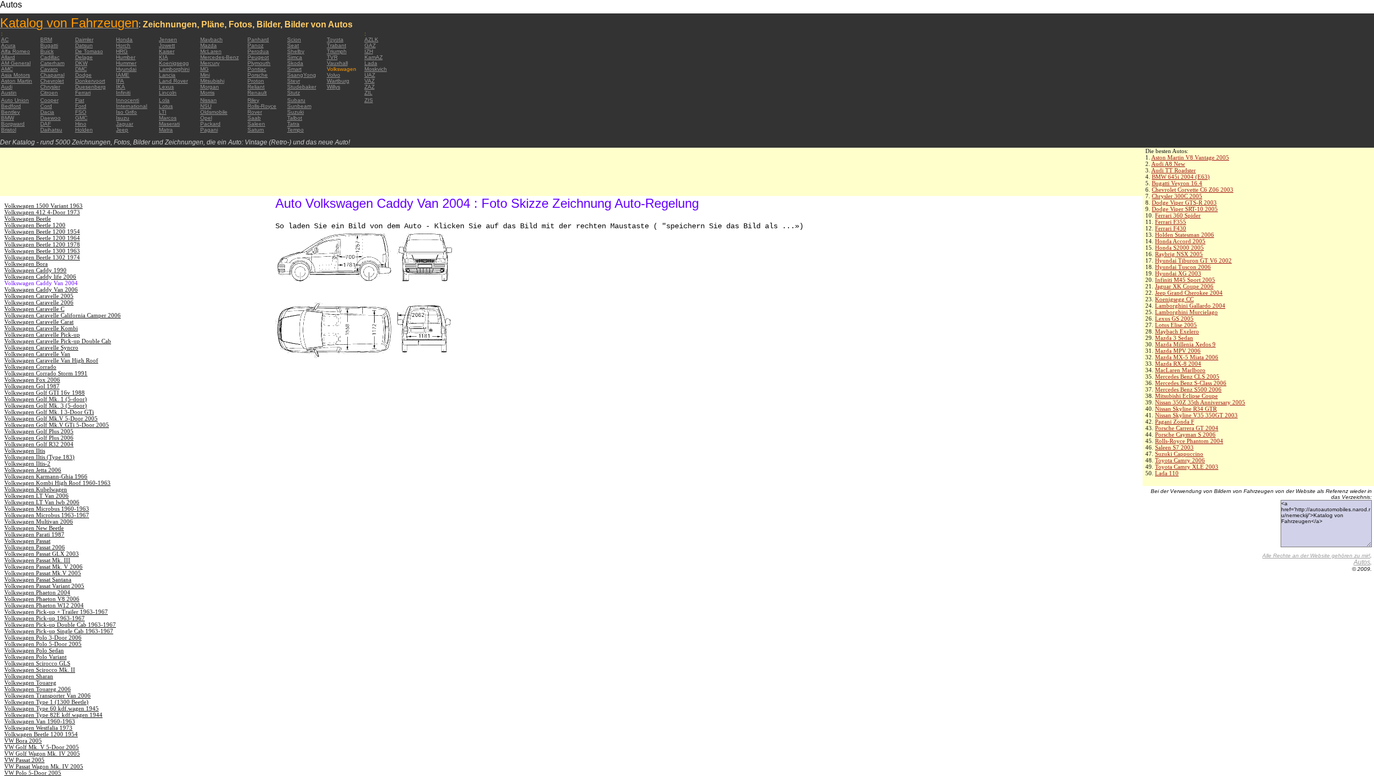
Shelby (295, 51)
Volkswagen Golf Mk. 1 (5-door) (45, 399)
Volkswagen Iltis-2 (27, 463)
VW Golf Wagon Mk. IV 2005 (42, 753)
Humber (125, 57)
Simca (294, 57)
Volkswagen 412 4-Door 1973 (42, 212)
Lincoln (168, 93)
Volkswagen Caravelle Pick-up (42, 334)
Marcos (168, 118)
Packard (210, 124)
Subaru (296, 100)
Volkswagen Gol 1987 (32, 386)
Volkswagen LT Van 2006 (36, 495)
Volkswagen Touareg (30, 682)
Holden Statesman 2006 (1184, 234)
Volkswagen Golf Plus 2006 (39, 437)
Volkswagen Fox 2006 (32, 379)
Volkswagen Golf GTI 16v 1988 (44, 392)
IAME (122, 75)
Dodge (83, 75)
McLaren (211, 51)
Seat (293, 45)
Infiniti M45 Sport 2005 (1185, 280)
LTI (162, 112)
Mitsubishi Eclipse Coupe (1186, 396)
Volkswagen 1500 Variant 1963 (43, 205)
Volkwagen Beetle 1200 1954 (41, 734)
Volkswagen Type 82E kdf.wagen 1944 (53, 715)
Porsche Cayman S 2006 (1185, 434)
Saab (254, 118)
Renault (257, 93)
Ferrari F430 (1170, 228)
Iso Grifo (126, 112)
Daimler (84, 39)
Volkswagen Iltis (24, 450)
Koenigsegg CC (1174, 299)
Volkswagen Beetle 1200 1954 (42, 231)
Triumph (337, 51)
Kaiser (166, 51)
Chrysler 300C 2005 (1177, 196)
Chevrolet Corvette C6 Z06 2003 (1192, 189)
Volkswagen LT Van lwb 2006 (41, 502)
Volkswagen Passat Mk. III (37, 560)
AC (5, 39)
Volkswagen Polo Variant (35, 657)
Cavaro (49, 69)
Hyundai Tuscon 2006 (1183, 267)
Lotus (166, 106)
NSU (205, 106)
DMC (81, 69)
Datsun (84, 45)
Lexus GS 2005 (1174, 318)
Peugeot (258, 57)
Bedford (11, 106)
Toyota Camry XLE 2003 (1186, 466)
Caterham (52, 63)
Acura (8, 45)
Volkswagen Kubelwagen (35, 489)
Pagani (209, 130)
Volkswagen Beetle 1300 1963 (42, 251)
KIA (163, 57)
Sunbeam (299, 106)
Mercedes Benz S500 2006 (1188, 389)
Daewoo (50, 118)
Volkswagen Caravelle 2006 (39, 302)
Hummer (126, 63)
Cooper (49, 100)
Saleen (256, 124)
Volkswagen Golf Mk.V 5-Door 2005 (51, 418)
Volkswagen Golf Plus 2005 (39, 431)
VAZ (369, 81)
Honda (124, 39)
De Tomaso (89, 51)
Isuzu (122, 118)
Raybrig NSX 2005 (1179, 254)
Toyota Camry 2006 (1180, 460)
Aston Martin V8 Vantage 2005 (1190, 157)
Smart (294, 69)
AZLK (371, 39)
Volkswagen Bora (26, 263)
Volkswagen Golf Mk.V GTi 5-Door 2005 (56, 425)
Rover (254, 112)
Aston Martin (16, 81)
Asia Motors (15, 75)
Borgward (13, 124)
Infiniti (123, 93)
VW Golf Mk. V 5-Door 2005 (41, 747)
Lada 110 (1167, 473)
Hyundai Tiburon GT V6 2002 (1193, 260)
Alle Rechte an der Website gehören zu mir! (1316, 556)
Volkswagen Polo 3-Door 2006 (43, 637)
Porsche (257, 75)
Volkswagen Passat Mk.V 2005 (42, 573)
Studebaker (301, 87)
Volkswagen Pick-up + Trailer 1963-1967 (56, 611)
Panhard (258, 39)
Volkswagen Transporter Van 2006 (47, 695)
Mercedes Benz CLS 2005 (1187, 376)
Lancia (167, 75)
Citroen (49, 93)
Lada (370, 63)
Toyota (335, 39)
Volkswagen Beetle (27, 218)
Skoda (295, 63)
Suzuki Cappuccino (1179, 454)
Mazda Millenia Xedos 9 (1185, 344)
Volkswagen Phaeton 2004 (37, 592)
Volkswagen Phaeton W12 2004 (44, 605)
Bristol (8, 130)
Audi (6, 87)
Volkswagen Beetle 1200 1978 (42, 244)
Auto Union (15, 100)
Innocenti (127, 100)
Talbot (294, 118)
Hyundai (126, 69)
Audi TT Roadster (1173, 170)
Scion (294, 39)
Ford (80, 106)
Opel (206, 118)
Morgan (209, 87)
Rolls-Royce (261, 106)
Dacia (47, 112)
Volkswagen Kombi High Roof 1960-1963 (57, 483)
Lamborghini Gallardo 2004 (1190, 305)
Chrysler (50, 87)
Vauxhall (337, 63)
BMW (7, 118)
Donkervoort (90, 81)
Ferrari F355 (1170, 222)
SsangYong (301, 75)
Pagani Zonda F (1174, 421)
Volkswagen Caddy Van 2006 (41, 289)
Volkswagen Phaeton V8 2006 (41, 599)
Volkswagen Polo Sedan (34, 650)
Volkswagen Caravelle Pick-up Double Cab (57, 341)
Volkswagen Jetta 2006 (32, 470)
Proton (255, 81)
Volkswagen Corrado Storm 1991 (45, 373)
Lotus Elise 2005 (1176, 325)
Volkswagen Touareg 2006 (37, 689)
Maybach (211, 39)
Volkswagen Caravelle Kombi (41, 328)
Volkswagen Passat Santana (37, 579)
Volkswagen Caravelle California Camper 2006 (62, 315)
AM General (16, 63)
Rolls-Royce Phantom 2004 (1189, 441)
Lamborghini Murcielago (1186, 312)
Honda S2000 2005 (1179, 247)
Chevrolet (52, 81)
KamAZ (373, 57)
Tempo (295, 130)
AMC (7, 69)
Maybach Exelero (1177, 331)
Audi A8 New (1168, 164)
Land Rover (173, 81)
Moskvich (375, 69)
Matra (166, 130)
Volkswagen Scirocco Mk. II (39, 669)
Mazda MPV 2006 (1178, 350)
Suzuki (295, 112)
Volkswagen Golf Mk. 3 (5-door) (45, 405)
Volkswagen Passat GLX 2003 (41, 553)
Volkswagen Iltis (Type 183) (39, 457)
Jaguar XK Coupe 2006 (1184, 286)
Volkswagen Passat (27, 541)
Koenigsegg (174, 63)
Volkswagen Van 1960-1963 (39, 721)
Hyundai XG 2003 (1178, 273)
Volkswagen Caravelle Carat (39, 321)
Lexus (166, 87)
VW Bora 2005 (23, 740)
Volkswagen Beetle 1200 (34, 225)
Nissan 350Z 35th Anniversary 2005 (1200, 402)
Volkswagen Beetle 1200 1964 (42, 238)
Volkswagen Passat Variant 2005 (44, 586)
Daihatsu (51, 130)
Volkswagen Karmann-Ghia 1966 (45, 476)
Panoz (255, 45)
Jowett (167, 45)
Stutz (293, 93)
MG (204, 69)
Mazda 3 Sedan (1174, 338)
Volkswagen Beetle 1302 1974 (42, 257)
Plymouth (259, 63)
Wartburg (338, 81)
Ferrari (83, 93)
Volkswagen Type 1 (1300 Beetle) (46, 702)
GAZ (370, 45)
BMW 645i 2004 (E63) (1181, 176)
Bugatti (49, 45)
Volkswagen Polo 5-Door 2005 (43, 644)
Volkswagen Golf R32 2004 (39, 444)
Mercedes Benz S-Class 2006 (1190, 383)
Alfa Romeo (15, 51)
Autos (1362, 562)
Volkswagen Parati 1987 (34, 534)
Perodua (258, 51)
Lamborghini (174, 69)
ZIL (368, 93)
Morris (207, 93)
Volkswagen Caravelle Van (37, 354)
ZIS (368, 100)
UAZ (369, 75)
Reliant (256, 87)
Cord (46, 106)
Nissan (208, 100)
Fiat (79, 100)
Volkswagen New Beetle (34, 528)
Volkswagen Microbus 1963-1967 (46, 515)
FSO (80, 112)
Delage (84, 57)
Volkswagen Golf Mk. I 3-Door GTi (49, 412)
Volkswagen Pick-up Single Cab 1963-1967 (58, 631)
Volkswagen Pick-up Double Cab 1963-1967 (60, 624)
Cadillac (50, 57)
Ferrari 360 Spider (1178, 215)
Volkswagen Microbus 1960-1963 (46, 508)
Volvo (333, 75)
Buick (47, 51)
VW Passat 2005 (24, 760)
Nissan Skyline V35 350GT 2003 (1196, 415)
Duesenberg (90, 87)
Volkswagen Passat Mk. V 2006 (43, 566)
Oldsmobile (214, 112)
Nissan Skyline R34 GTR (1186, 408)
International (131, 106)
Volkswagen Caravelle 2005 (39, 296)
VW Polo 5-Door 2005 (32, 773)
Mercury (210, 63)
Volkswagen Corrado (30, 367)
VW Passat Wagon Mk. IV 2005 (43, 766)
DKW (81, 63)
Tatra (293, 124)
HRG (122, 51)
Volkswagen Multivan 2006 (38, 521)
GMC (81, 118)
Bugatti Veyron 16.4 (1177, 183)
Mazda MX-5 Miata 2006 (1186, 357)
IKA (120, 87)
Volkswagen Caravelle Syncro (41, 347)
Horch (123, 45)
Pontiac (256, 69)
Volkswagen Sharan (28, 676)
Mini (205, 75)
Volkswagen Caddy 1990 (35, 270)
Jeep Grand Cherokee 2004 (1189, 292)
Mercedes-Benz (219, 57)
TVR (332, 57)
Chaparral (52, 75)
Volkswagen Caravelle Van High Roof (51, 360)
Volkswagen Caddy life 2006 (40, 276)
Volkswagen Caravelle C (34, 309)
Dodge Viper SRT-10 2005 (1185, 209)
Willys (333, 87)
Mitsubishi (212, 81)
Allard (8, 57)
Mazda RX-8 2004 (1178, 363)
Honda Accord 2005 (1180, 241)
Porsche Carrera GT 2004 (1186, 428)
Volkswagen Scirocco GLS (37, 663)
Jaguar (124, 124)
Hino (80, 124)
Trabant (336, 45)
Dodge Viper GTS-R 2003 (1184, 202)
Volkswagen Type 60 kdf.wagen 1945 (51, 708)
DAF (45, 124)
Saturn (255, 130)
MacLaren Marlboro (1180, 370)
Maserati (169, 124)
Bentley (10, 112)
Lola (164, 100)
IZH (368, 51)
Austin (9, 93)
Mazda (208, 45)
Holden (84, 130)
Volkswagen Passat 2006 (34, 547)
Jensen (168, 39)
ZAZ (369, 87)
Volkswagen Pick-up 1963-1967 (44, 618)
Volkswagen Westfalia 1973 (38, 727)
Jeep (122, 130)
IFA (120, 81)
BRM (46, 39)
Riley (253, 100)
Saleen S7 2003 (1174, 447)
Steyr (293, 81)
